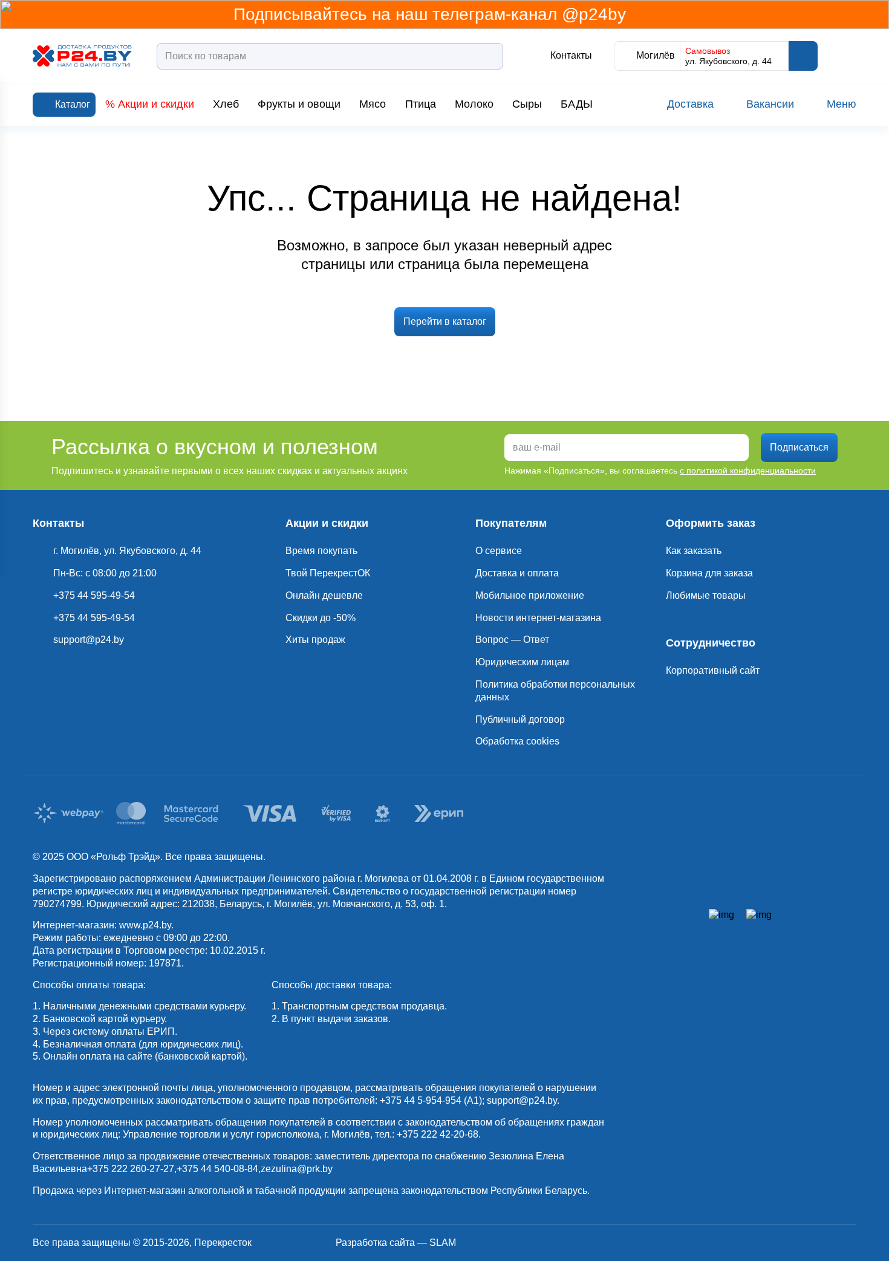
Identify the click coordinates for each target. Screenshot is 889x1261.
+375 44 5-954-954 (420, 1100)
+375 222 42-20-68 (437, 1134)
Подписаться (799, 447)
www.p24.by (145, 925)
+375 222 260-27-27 (130, 1169)
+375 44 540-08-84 (217, 1169)
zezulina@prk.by (297, 1169)
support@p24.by (522, 1100)
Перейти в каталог (444, 321)
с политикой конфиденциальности (748, 470)
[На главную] (82, 56)
